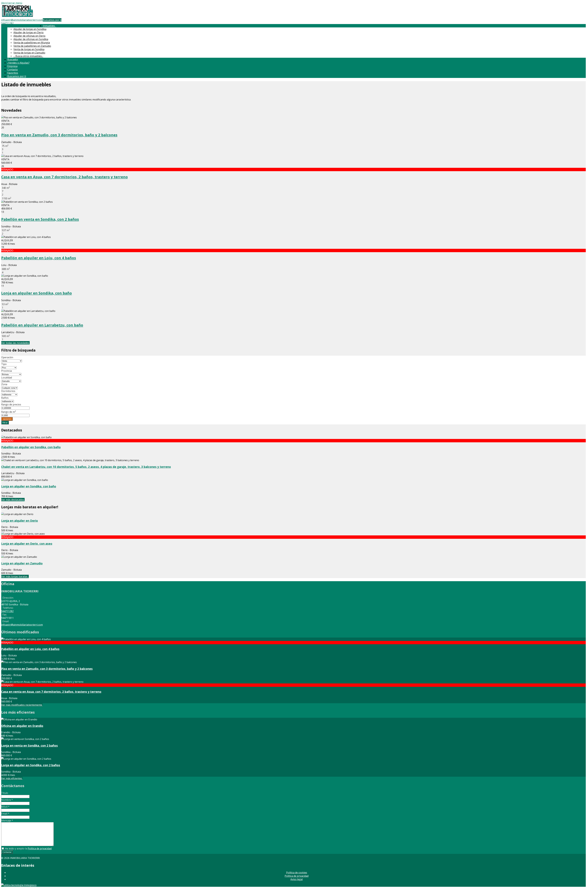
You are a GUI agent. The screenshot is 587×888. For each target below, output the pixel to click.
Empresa (12, 66)
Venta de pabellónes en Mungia (31, 42)
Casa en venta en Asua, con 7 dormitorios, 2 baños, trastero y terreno (64, 176)
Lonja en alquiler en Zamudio (22, 563)
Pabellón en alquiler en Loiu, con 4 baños (38, 257)
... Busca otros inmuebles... (28, 56)
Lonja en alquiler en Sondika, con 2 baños (30, 765)
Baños (5, 397)
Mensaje (7, 820)
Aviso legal (296, 879)
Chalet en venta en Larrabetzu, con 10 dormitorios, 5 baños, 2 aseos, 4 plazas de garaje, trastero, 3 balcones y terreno (86, 467)
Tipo (4, 364)
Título (4, 793)
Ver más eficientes (12, 778)
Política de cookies (296, 872)
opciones (6, 419)
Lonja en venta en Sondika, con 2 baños (29, 745)
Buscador (12, 59)
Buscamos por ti (52, 20)
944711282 (7, 23)
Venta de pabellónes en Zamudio (32, 46)
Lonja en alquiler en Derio (19, 521)
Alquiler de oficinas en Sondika (30, 39)
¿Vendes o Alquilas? (18, 62)
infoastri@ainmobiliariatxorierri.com (22, 20)
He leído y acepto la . (28, 848)
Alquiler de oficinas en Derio (29, 36)
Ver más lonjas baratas (15, 576)
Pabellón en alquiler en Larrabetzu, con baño (42, 324)
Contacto (12, 69)
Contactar (7, 852)
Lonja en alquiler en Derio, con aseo (26, 544)
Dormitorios (8, 391)
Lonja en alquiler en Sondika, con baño (36, 292)
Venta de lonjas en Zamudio (29, 52)
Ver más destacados (13, 499)
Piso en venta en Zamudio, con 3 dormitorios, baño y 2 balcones (59, 134)
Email (5, 813)
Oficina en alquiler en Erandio (22, 726)
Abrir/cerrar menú (11, 3)
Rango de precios (11, 404)
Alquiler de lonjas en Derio (28, 32)
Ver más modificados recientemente (22, 705)
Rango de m (8, 412)
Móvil (5, 806)
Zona (4, 384)
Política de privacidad (40, 848)
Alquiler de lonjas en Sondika (29, 29)
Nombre (7, 799)
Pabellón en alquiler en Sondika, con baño (31, 447)
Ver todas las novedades (15, 342)
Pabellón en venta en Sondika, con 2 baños (40, 219)
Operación (7, 357)
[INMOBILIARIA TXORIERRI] (17, 16)
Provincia (6, 371)
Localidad (6, 377)
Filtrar (5, 422)
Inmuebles (49, 25)
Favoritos (12, 73)
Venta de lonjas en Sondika (28, 49)
